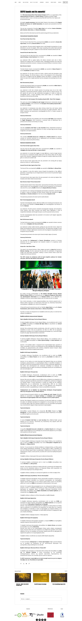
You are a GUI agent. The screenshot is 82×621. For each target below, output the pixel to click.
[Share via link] (29, 563)
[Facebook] (42, 620)
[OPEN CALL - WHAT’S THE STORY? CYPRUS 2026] (23, 577)
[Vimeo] (40, 620)
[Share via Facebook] (20, 563)
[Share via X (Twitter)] (23, 563)
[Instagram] (45, 620)
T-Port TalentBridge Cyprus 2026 (58, 584)
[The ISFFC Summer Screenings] (41, 577)
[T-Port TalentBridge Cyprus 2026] (59, 577)
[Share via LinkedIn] (26, 563)
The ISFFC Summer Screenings (40, 584)
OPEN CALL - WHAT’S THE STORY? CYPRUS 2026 (22, 585)
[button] (20, 2)
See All (66, 571)
